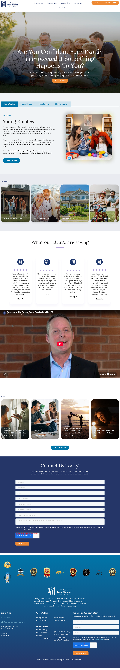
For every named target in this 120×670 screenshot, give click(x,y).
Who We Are (38, 3)
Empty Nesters (41, 620)
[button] (60, 448)
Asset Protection (59, 637)
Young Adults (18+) (43, 638)
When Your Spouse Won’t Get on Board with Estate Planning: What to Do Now (15, 433)
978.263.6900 (5, 617)
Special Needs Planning (62, 632)
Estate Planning (39, 218)
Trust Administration (61, 634)
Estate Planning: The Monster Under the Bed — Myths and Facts (104, 433)
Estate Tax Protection (11, 218)
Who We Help (52, 3)
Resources (78, 3)
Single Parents (59, 618)
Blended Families (59, 620)
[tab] (9, 104)
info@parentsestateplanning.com (13, 622)
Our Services (65, 3)
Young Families (41, 618)
